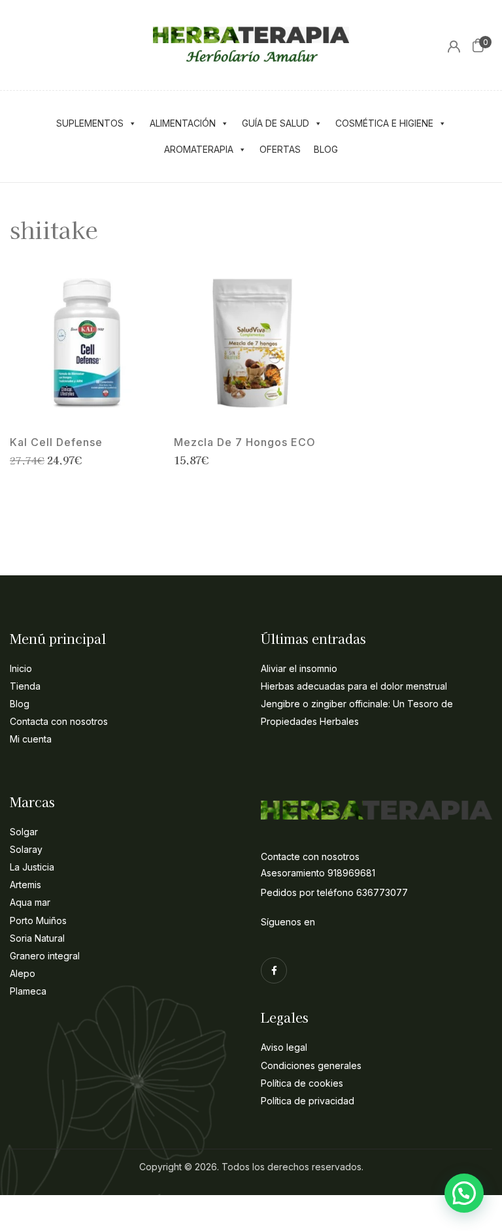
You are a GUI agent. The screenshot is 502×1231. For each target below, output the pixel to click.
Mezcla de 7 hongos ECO (245, 442)
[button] (478, 45)
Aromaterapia (198, 149)
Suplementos (90, 123)
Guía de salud (275, 123)
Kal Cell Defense (56, 442)
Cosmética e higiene (384, 123)
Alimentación (183, 123)
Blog (326, 149)
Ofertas (280, 149)
